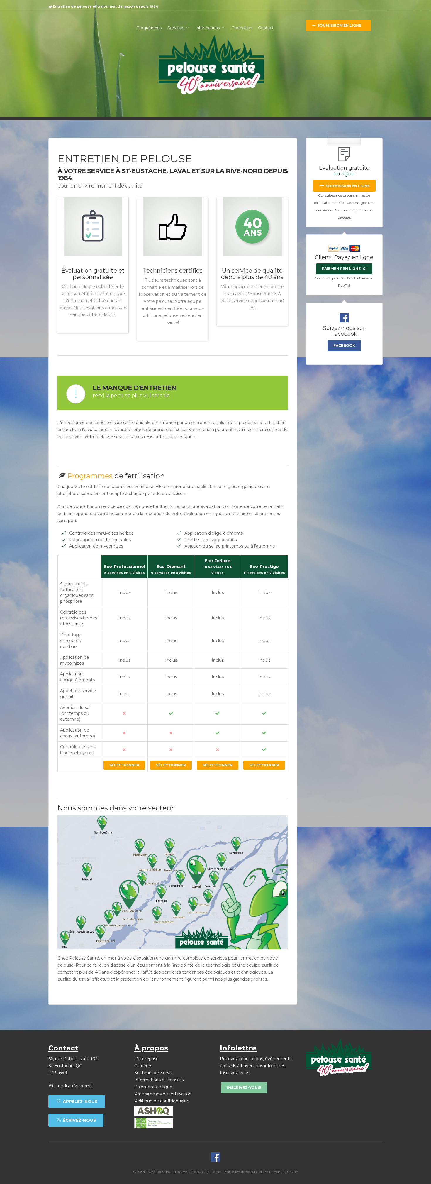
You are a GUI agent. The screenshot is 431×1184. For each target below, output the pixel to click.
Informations (208, 27)
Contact (266, 27)
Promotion (242, 27)
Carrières (143, 1065)
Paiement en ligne (153, 1087)
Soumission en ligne (338, 25)
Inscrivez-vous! (244, 1087)
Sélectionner (124, 765)
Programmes (149, 27)
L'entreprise (146, 1058)
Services (176, 27)
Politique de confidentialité (161, 1101)
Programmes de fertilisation (162, 1094)
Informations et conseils (159, 1079)
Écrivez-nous (79, 1120)
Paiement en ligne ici (344, 268)
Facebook (344, 345)
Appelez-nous (80, 1101)
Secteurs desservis (153, 1072)
